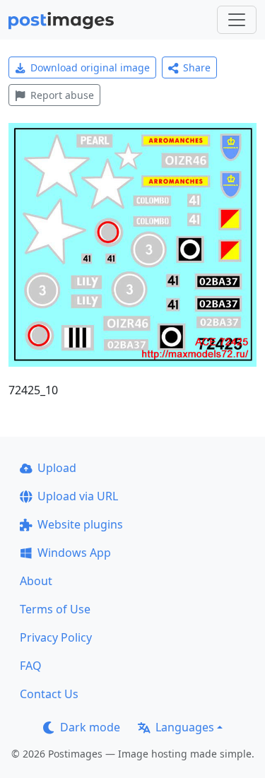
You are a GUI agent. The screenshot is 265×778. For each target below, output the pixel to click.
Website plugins (80, 524)
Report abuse (62, 95)
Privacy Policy (56, 637)
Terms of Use (55, 609)
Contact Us (49, 694)
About (36, 581)
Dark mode (90, 727)
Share (197, 67)
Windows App (74, 552)
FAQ (31, 665)
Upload (56, 468)
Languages (184, 727)
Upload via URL (77, 496)
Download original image (90, 67)
